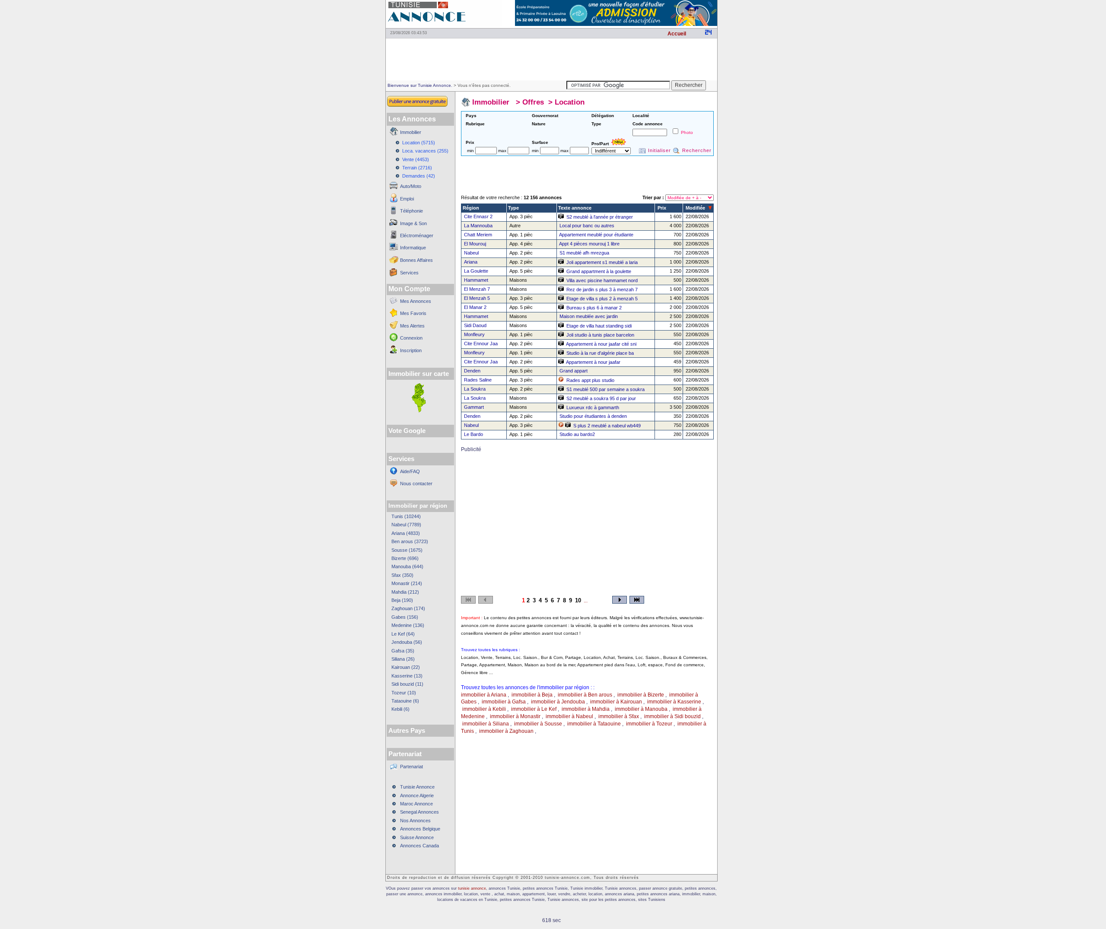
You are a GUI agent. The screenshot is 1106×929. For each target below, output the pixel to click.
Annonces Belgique (420, 828)
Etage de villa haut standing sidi (599, 325)
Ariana (470, 261)
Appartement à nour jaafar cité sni (601, 344)
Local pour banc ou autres (586, 225)
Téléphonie (411, 210)
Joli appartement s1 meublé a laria (602, 262)
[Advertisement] (551, 58)
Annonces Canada (419, 845)
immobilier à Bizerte (640, 695)
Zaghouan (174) (408, 608)
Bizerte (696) (405, 558)
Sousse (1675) (407, 550)
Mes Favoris (413, 313)
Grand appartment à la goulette (598, 271)
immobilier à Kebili (484, 709)
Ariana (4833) (405, 533)
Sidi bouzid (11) (407, 684)
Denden (472, 370)
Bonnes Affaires (416, 260)
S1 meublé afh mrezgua (584, 252)
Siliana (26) (403, 659)
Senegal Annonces (419, 811)
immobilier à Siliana (485, 724)
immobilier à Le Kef (533, 709)
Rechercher (697, 150)
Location (570, 102)
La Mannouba (478, 225)
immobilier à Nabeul (569, 716)
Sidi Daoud (475, 325)
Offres (533, 102)
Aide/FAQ (410, 471)
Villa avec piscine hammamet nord (602, 280)
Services (409, 272)
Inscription (411, 350)
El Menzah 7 (477, 289)
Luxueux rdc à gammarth (592, 407)
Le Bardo (473, 434)
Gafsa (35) (402, 650)
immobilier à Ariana (483, 695)
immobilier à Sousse (538, 724)
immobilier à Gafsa (504, 702)
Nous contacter (416, 483)
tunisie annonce (472, 888)
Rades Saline (478, 379)
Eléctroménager (416, 235)
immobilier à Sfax (618, 716)
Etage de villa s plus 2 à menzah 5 (602, 298)
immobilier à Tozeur (649, 724)
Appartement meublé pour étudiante (596, 234)
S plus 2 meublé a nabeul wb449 (607, 425)
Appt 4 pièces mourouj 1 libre (589, 243)
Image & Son (413, 223)
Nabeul (471, 252)
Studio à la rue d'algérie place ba (600, 353)
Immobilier (410, 132)
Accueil (676, 34)
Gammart (474, 407)
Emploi (407, 198)
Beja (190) (402, 600)
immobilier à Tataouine (594, 724)
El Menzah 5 (477, 298)
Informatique (413, 247)
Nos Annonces (415, 820)
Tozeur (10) (403, 692)
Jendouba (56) (406, 642)
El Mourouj (475, 243)
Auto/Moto (410, 186)
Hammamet (476, 280)
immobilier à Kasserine (674, 702)
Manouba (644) (407, 566)
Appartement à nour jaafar (593, 362)
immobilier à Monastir (515, 716)
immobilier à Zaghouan (506, 731)
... (586, 601)
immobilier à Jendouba (558, 702)
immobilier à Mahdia (586, 709)
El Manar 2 (475, 307)
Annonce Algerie (417, 795)
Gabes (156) (404, 617)
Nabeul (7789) (406, 524)
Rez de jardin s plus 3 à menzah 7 (602, 289)
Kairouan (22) (405, 667)
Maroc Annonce (416, 803)
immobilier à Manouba (641, 709)
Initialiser (659, 150)
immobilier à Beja (532, 695)
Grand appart (573, 370)
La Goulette (476, 271)
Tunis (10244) (406, 516)
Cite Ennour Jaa (481, 343)
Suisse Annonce (417, 837)
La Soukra (475, 388)
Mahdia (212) (405, 592)
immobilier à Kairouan (616, 702)
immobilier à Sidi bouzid (672, 716)
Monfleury (474, 334)
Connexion (411, 337)
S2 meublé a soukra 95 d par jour (601, 398)
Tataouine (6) (405, 700)
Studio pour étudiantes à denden (593, 416)
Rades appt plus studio (590, 380)
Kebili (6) (400, 709)
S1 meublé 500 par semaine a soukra (605, 389)
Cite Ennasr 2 (478, 216)
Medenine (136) (407, 625)
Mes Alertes (412, 325)
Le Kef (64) (403, 633)
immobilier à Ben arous (585, 695)
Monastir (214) (406, 583)
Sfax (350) (402, 575)
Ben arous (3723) (409, 541)
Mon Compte (409, 289)
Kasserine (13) (407, 675)
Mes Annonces (415, 301)
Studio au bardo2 (577, 434)
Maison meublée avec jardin (588, 316)
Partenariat (411, 766)
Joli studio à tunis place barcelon (600, 334)
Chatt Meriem (478, 234)
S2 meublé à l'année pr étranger (599, 217)
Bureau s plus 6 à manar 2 (594, 307)
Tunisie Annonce (417, 786)
